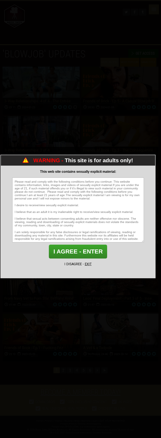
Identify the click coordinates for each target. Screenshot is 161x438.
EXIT (88, 264)
